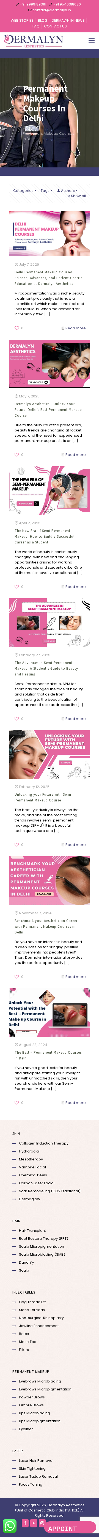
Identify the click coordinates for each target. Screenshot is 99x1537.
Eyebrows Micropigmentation (45, 1389)
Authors (68, 190)
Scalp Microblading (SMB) (42, 1254)
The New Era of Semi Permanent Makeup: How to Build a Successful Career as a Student (45, 536)
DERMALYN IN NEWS (68, 20)
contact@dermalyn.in (51, 10)
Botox (24, 1333)
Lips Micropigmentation (40, 1421)
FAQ (36, 26)
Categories (23, 190)
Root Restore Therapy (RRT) (43, 1238)
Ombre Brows (31, 1405)
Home (28, 128)
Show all (78, 195)
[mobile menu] (91, 40)
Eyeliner (26, 1429)
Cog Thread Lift (32, 1302)
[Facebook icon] (25, 1523)
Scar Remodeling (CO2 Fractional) (50, 1191)
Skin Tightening (32, 1468)
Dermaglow (29, 1199)
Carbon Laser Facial (36, 1183)
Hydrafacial (29, 1151)
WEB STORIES (22, 20)
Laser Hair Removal (36, 1460)
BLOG (42, 20)
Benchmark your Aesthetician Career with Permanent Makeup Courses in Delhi (46, 926)
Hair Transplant (32, 1230)
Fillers (24, 1349)
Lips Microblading (34, 1413)
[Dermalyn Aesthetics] (33, 40)
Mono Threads (32, 1309)
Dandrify (26, 1262)
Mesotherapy (31, 1159)
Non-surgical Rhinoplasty (41, 1317)
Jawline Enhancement (39, 1325)
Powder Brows (32, 1397)
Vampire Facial (32, 1167)
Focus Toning (30, 1484)
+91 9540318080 (67, 4)
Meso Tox (27, 1341)
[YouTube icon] (33, 1523)
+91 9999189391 (33, 4)
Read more (75, 328)
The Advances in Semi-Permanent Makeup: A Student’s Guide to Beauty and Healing (46, 668)
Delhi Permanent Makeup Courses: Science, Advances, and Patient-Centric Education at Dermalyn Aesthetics (48, 278)
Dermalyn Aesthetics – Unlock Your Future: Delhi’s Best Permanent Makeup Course (48, 410)
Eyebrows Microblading (40, 1381)
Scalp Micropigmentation (41, 1246)
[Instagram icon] (42, 1523)
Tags (45, 190)
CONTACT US (55, 26)
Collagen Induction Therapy (43, 1143)
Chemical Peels (33, 1175)
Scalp (24, 1270)
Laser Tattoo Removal (38, 1476)
